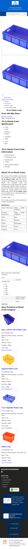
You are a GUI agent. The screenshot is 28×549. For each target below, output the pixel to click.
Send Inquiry (7, 97)
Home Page (5, 477)
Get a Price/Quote (6, 116)
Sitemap (5, 486)
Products (7, 103)
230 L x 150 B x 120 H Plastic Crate (13, 330)
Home (7, 101)
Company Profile (7, 480)
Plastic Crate (8, 105)
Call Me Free (15, 534)
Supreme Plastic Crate (9, 369)
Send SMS (15, 528)
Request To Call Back (7, 99)
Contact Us (5, 484)
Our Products (6, 482)
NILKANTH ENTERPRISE (15, 8)
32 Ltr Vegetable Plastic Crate (12, 408)
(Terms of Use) (17, 542)
